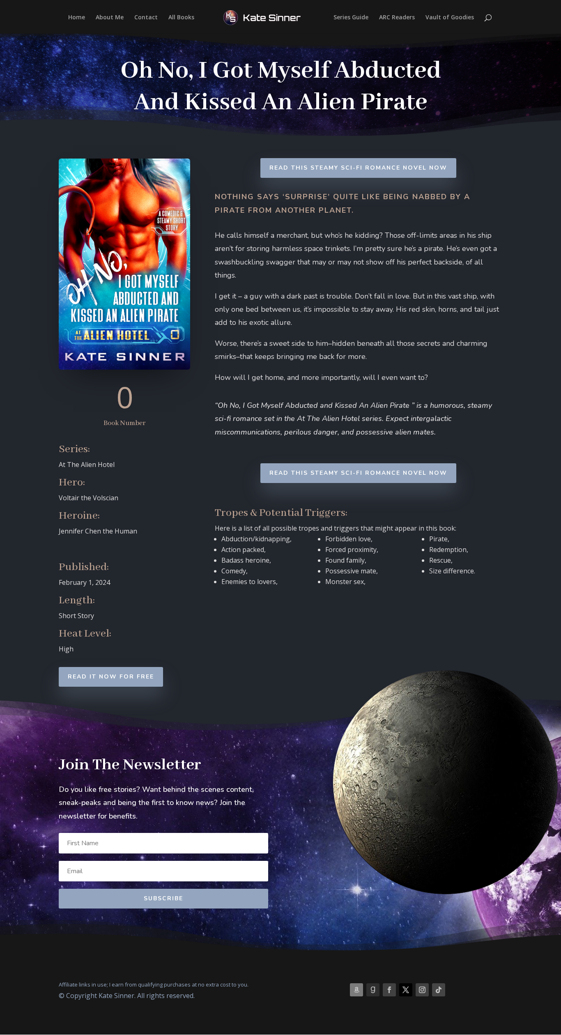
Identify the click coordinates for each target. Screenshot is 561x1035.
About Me (110, 17)
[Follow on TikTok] (438, 989)
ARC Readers (397, 17)
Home (76, 17)
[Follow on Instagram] (422, 989)
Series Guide (350, 17)
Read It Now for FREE (111, 677)
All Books (181, 17)
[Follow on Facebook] (389, 989)
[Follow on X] (405, 989)
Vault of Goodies (449, 17)
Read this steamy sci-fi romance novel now (358, 168)
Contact (146, 17)
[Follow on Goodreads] (372, 989)
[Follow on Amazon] (356, 989)
